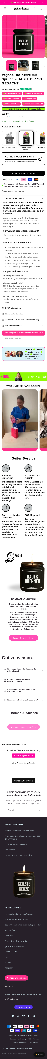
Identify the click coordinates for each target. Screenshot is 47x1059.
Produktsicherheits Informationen (19, 830)
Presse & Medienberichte (16, 941)
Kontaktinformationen (19, 1043)
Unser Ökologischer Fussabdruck (19, 855)
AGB (29, 1039)
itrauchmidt (12, 999)
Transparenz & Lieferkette (16, 844)
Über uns (9, 935)
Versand (11, 117)
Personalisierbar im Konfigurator (19, 914)
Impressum (34, 1043)
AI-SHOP (9, 987)
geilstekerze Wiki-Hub (14, 946)
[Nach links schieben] (2, 66)
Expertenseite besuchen (11, 338)
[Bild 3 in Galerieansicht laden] (35, 65)
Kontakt (8, 962)
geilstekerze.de (19, 1035)
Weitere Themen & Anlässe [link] (23, 727)
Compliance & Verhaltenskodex (18, 1049)
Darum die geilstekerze (23, 638)
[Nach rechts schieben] (44, 66)
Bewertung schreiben (23, 755)
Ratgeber (9, 968)
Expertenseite (11, 952)
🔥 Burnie (39, 1054)
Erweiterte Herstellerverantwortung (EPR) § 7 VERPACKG (23, 837)
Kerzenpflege (11, 930)
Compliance (10, 850)
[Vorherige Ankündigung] (4, 2)
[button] (4, 8)
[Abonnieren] (39, 810)
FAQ (6, 957)
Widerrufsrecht (33, 1035)
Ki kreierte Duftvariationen (16, 919)
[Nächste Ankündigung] (42, 2)
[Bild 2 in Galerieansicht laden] (23, 65)
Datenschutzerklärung (18, 1039)
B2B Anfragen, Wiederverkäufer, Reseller (22, 925)
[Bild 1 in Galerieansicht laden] (11, 65)
